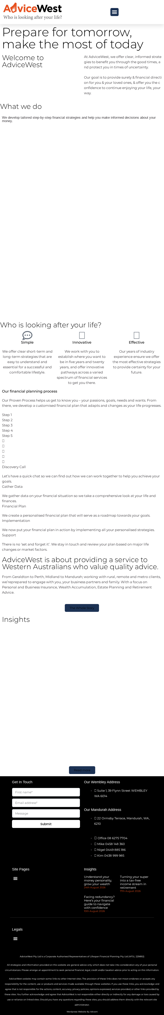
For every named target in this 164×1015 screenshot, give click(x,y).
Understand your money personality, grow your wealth (98, 880)
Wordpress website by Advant (82, 1011)
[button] (114, 12)
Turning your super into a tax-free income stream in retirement (134, 882)
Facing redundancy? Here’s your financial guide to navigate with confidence (99, 902)
